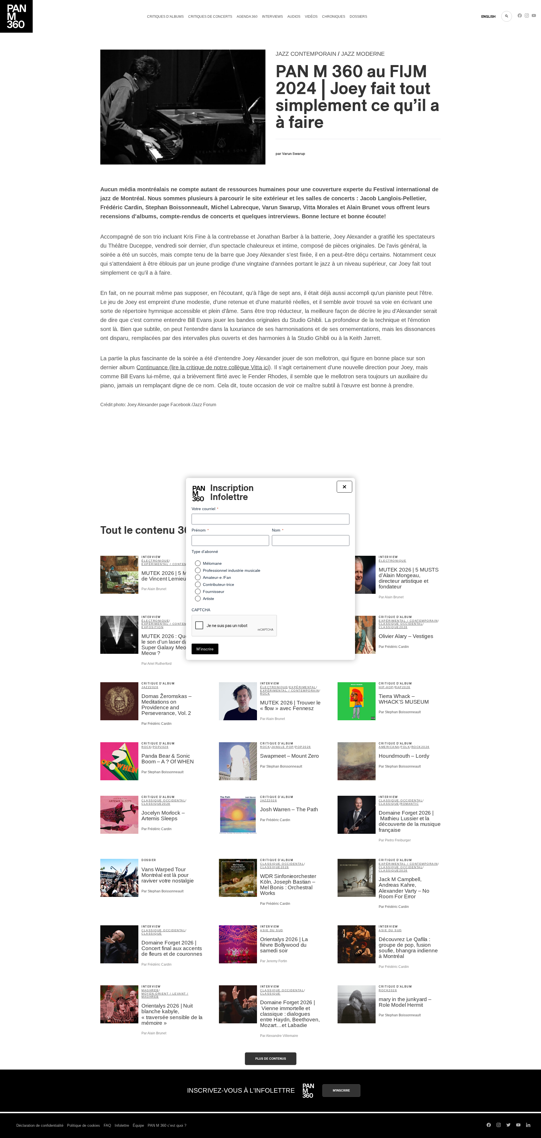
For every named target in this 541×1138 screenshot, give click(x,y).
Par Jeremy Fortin (273, 961)
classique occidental (401, 623)
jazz (145, 687)
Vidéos (311, 17)
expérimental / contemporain (171, 564)
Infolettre (122, 1125)
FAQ (107, 1125)
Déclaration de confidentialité (39, 1125)
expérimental (302, 687)
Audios (293, 17)
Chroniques (333, 17)
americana (389, 746)
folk (405, 746)
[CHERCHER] (506, 16)
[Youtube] (534, 16)
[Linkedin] (528, 1125)
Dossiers (358, 17)
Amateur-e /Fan (217, 577)
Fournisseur (213, 591)
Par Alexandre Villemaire (279, 1036)
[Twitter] (508, 1125)
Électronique (392, 560)
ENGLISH (488, 16)
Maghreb (150, 990)
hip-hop (386, 687)
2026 (403, 627)
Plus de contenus (270, 1058)
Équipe (138, 1125)
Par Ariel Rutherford (156, 664)
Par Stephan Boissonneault (400, 712)
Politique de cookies (83, 1125)
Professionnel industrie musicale (231, 570)
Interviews (272, 17)
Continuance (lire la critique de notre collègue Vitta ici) (203, 367)
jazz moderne (363, 54)
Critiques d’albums (165, 17)
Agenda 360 (247, 17)
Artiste (208, 598)
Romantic (409, 803)
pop (156, 746)
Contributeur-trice (218, 584)
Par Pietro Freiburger (395, 840)
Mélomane (212, 563)
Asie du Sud (271, 930)
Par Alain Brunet (153, 589)
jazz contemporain (306, 54)
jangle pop (282, 746)
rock (265, 693)
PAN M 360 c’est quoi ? (167, 1125)
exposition (152, 627)
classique (389, 627)
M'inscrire (341, 1090)
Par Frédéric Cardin (394, 647)
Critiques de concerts (210, 17)
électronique (155, 560)
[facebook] (520, 16)
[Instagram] (527, 16)
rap (398, 687)
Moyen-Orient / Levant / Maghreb (165, 995)
